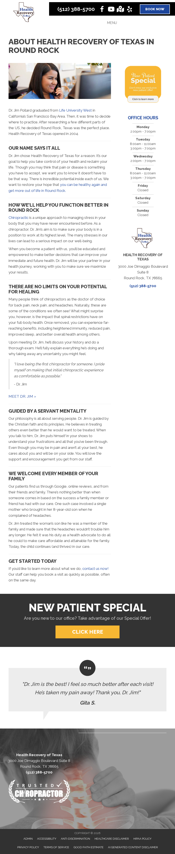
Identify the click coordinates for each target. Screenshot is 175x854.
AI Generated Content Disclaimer (133, 847)
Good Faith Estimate (89, 847)
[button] (87, 632)
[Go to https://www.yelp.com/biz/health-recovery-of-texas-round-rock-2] (129, 9)
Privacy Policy (28, 847)
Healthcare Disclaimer (112, 838)
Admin (28, 838)
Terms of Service (56, 847)
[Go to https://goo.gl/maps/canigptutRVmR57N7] (120, 9)
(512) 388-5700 (76, 9)
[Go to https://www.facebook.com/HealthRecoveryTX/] (102, 9)
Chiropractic (18, 217)
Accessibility (46, 838)
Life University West (75, 110)
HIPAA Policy (142, 838)
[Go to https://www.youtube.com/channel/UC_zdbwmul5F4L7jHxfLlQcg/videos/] (111, 9)
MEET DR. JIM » (22, 396)
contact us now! (95, 568)
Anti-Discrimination (75, 838)
